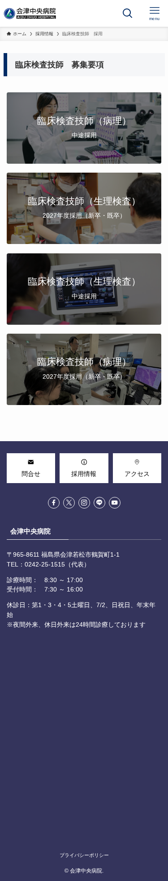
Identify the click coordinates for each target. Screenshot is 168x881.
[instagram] (84, 503)
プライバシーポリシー (84, 855)
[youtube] (115, 503)
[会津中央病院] (30, 13)
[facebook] (54, 503)
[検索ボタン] (127, 13)
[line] (99, 503)
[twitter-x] (69, 503)
